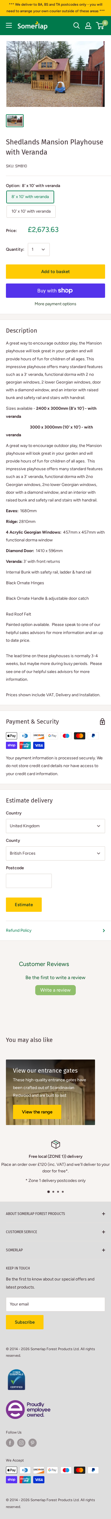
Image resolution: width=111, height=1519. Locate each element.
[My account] (88, 25)
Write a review (55, 990)
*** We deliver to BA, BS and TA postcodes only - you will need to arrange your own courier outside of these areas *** (56, 7)
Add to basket (55, 271)
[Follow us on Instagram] (21, 1443)
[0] (100, 25)
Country (14, 813)
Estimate (24, 904)
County (13, 840)
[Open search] (76, 25)
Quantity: (15, 249)
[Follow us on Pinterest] (32, 1443)
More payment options (55, 303)
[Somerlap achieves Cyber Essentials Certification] (16, 1372)
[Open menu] (9, 25)
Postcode (15, 867)
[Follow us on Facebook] (10, 1443)
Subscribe (25, 1322)
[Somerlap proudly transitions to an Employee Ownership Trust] (28, 1403)
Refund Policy (18, 930)
